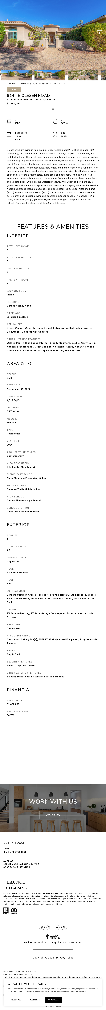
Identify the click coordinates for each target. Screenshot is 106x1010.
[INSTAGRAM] (49, 927)
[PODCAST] (64, 927)
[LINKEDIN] (56, 927)
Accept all (53, 1000)
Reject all (16, 1000)
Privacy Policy (64, 957)
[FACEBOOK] (42, 927)
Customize (34, 1000)
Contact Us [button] (53, 815)
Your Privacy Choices (53, 1007)
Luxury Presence (72, 942)
